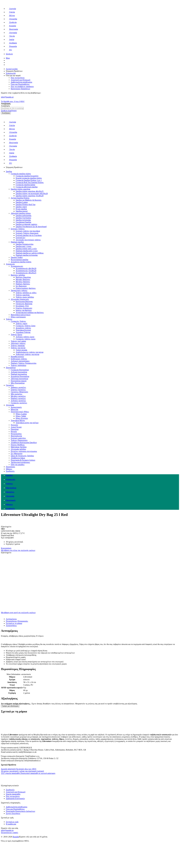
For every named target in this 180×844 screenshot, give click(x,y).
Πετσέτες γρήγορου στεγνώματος (24, 451)
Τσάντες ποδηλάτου (18, 365)
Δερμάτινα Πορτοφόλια (20, 376)
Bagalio (16, 837)
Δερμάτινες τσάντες (23, 328)
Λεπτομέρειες (11, 619)
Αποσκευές (10, 264)
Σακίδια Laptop (22, 202)
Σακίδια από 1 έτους (23, 246)
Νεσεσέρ (14, 425)
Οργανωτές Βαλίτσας (24, 304)
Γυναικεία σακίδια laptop (25, 185)
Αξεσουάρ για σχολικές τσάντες (28, 240)
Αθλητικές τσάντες (18, 343)
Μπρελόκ (14, 409)
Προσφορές (10, 467)
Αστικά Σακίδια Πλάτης (20, 198)
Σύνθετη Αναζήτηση (9, 111)
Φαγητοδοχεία (16, 436)
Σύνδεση (9, 54)
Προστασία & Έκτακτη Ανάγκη (23, 460)
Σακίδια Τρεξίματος (23, 218)
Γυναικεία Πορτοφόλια (20, 370)
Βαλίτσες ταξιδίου (18, 275)
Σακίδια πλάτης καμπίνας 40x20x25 (29, 191)
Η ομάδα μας (11, 824)
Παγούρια (14, 429)
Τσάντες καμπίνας (23, 295)
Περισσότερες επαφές (9, 833)
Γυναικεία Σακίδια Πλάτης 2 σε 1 (29, 180)
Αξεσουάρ (10, 405)
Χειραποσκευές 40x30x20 (26, 268)
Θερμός (14, 431)
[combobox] (12, 108)
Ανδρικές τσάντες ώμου (25, 337)
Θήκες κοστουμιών (18, 317)
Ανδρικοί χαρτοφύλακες (20, 361)
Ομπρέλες (10, 385)
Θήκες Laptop (21, 414)
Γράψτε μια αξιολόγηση (10, 706)
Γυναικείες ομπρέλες (19, 403)
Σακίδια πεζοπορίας (23, 220)
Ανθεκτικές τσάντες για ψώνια (27, 354)
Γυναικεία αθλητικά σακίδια (26, 187)
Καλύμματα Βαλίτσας (24, 301)
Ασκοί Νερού (16, 427)
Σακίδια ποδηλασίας (23, 215)
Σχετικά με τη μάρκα (14, 623)
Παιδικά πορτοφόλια (19, 374)
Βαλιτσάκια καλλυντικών (20, 315)
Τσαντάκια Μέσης (18, 420)
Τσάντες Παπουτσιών (19, 440)
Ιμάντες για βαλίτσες (24, 310)
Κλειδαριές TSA (22, 306)
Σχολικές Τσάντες (18, 229)
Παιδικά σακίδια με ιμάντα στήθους (30, 253)
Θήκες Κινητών (22, 418)
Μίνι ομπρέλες (16, 394)
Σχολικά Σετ (20, 238)
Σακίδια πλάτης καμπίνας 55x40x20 (29, 196)
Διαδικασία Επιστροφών (15, 798)
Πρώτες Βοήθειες (18, 445)
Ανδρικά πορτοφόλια (19, 372)
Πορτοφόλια (11, 368)
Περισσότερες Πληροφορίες (17, 621)
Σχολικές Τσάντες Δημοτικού (27, 233)
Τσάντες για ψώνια (18, 348)
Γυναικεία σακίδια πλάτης (21, 174)
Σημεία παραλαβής (13, 794)
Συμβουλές (10, 471)
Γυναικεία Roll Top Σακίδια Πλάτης (30, 182)
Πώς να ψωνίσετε (13, 796)
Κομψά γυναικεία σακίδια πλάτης (29, 178)
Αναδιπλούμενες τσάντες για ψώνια (29, 352)
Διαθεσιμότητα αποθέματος (16, 807)
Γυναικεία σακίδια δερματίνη (27, 176)
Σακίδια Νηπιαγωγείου (24, 244)
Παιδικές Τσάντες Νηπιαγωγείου (23, 363)
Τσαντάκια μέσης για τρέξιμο (27, 423)
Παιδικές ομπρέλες (18, 398)
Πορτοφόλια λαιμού (18, 381)
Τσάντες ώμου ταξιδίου (25, 297)
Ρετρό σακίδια (21, 209)
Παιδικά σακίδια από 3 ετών (27, 251)
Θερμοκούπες (16, 434)
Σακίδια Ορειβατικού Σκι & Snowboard (31, 227)
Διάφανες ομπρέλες (18, 387)
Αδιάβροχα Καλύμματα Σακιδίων (24, 442)
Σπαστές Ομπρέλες (18, 390)
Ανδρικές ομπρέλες (18, 401)
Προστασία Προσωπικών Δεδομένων (20, 811)
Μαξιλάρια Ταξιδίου (19, 447)
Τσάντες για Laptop (18, 341)
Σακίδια (9, 171)
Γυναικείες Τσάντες (18, 321)
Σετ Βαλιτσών (21, 286)
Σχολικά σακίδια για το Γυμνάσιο (29, 235)
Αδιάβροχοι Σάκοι (18, 458)
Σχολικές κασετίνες (18, 438)
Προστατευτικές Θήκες (20, 412)
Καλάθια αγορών (17, 357)
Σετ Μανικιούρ (16, 453)
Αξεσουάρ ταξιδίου (18, 449)
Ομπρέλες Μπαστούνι (19, 392)
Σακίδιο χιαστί (21, 207)
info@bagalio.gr (7, 97)
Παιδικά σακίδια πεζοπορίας (27, 255)
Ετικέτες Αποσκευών (24, 308)
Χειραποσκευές (17, 266)
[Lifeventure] (5, 524)
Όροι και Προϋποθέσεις (15, 809)
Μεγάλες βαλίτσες (23, 282)
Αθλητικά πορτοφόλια (19, 379)
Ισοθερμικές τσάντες (19, 359)
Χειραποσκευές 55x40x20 (26, 271)
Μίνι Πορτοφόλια (17, 383)
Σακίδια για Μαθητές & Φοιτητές (28, 200)
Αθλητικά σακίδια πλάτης (21, 213)
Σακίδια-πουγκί (22, 211)
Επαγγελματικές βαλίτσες (26, 288)
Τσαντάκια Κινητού (23, 330)
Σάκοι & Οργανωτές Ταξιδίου (22, 456)
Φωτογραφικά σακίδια (19, 260)
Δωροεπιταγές (16, 407)
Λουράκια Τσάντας (23, 332)
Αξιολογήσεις (11, 625)
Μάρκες (9, 469)
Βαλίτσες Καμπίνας (23, 277)
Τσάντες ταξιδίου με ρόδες (26, 293)
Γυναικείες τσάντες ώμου (25, 339)
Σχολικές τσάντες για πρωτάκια (28, 231)
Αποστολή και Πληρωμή (15, 792)
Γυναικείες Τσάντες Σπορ (25, 326)
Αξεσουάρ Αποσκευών (20, 299)
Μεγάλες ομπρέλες (18, 396)
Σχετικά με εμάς (12, 822)
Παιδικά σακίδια (17, 242)
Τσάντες (9, 319)
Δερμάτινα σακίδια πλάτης (21, 262)
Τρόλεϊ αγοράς (21, 350)
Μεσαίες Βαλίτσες (23, 279)
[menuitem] (92, 475)
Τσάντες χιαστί (21, 323)
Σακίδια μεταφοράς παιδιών (26, 224)
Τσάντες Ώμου (16, 334)
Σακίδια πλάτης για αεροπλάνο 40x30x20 (32, 193)
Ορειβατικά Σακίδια (23, 222)
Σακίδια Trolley (17, 257)
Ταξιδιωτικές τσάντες (19, 290)
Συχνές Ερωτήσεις (13, 813)
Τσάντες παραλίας (18, 346)
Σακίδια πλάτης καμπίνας (20, 189)
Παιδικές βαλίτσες (23, 284)
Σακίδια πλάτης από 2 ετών (26, 249)
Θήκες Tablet (21, 416)
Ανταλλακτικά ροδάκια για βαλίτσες (30, 312)
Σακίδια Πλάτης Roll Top (25, 204)
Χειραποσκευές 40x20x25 (26, 273)
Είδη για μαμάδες (17, 465)
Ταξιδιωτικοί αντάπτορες (20, 462)
